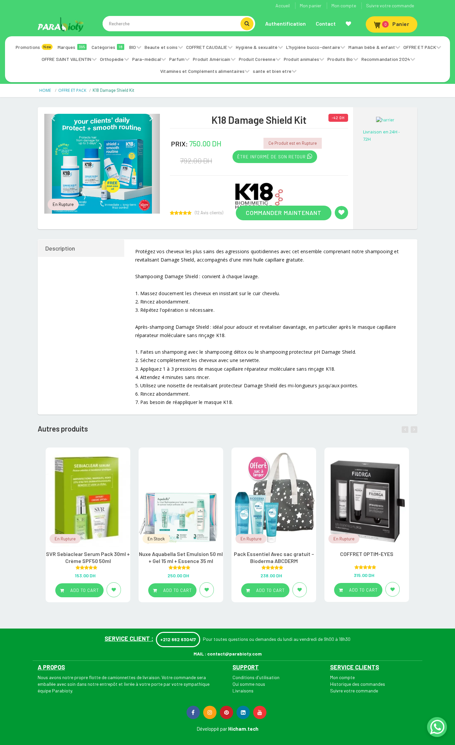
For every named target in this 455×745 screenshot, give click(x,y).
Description (60, 248)
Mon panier (310, 5)
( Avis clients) (209, 213)
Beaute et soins (161, 47)
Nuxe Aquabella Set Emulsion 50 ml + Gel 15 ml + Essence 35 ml (181, 557)
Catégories (107, 47)
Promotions (33, 47)
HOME (45, 90)
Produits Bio (340, 59)
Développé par (212, 729)
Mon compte (343, 5)
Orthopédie (112, 59)
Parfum (177, 59)
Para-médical (146, 59)
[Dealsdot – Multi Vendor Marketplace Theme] (61, 24)
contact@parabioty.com (234, 653)
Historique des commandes (357, 684)
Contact (326, 23)
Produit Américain (211, 59)
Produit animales (301, 59)
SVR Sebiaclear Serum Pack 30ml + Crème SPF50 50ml (88, 557)
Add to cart (84, 590)
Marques (71, 47)
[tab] (81, 248)
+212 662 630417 (178, 639)
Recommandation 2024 (385, 59)
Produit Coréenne (257, 59)
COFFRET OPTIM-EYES (366, 554)
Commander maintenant (283, 212)
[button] (53, 164)
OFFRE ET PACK (419, 47)
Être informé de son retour (272, 156)
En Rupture (63, 204)
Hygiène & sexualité (257, 47)
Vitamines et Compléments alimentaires (202, 71)
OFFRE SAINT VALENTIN (67, 59)
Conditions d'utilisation (255, 677)
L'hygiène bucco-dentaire (313, 47)
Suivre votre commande (390, 5)
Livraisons (242, 690)
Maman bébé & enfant (371, 47)
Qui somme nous (248, 684)
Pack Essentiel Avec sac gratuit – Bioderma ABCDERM (274, 557)
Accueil (282, 5)
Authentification (285, 23)
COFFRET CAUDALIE (207, 47)
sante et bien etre (272, 71)
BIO (132, 47)
